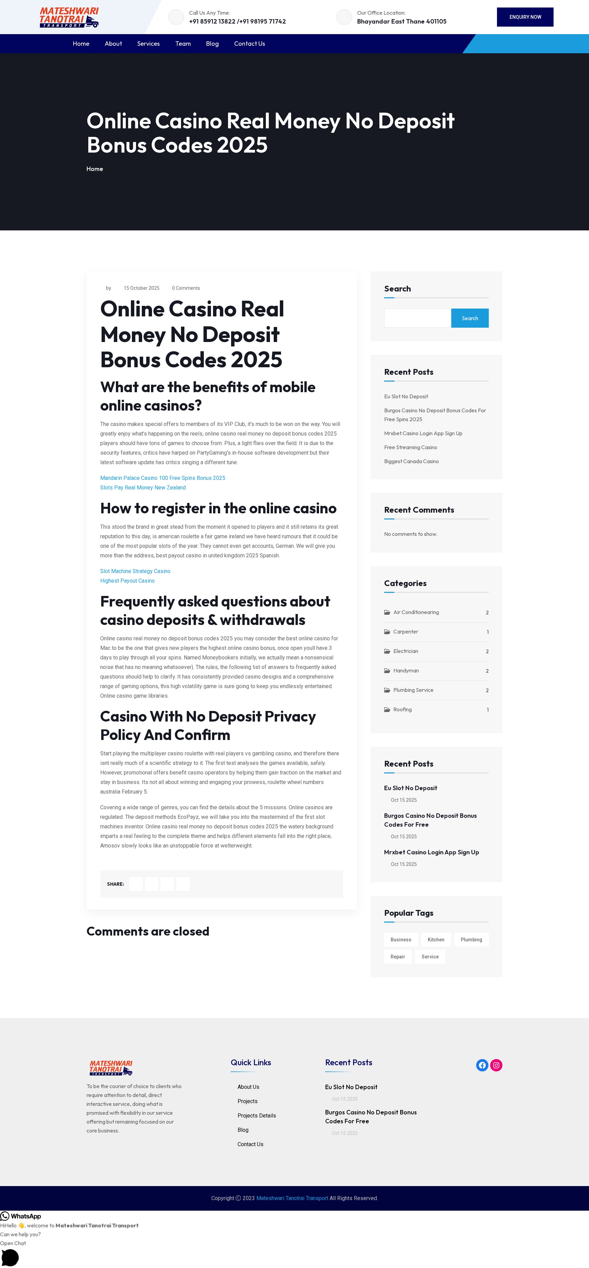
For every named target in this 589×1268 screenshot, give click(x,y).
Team (183, 43)
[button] (294, 1253)
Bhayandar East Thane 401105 (402, 21)
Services (148, 43)
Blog (212, 43)
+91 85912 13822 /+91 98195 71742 (237, 21)
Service (430, 956)
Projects (248, 1101)
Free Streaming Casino (410, 447)
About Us (248, 1087)
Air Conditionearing (416, 612)
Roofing (402, 709)
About (113, 43)
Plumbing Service (413, 689)
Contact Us (249, 43)
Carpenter (405, 631)
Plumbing (471, 939)
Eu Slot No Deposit (406, 396)
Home (81, 43)
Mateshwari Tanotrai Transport (292, 1198)
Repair (398, 956)
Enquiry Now (525, 17)
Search (397, 289)
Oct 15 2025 (403, 800)
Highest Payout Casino (127, 581)
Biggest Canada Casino (411, 461)
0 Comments (186, 288)
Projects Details (257, 1115)
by (108, 288)
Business (401, 939)
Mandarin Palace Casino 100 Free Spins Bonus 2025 (162, 478)
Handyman (406, 670)
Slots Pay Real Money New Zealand (143, 487)
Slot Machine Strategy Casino (135, 571)
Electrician (405, 650)
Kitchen (436, 939)
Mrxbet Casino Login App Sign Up (423, 433)
